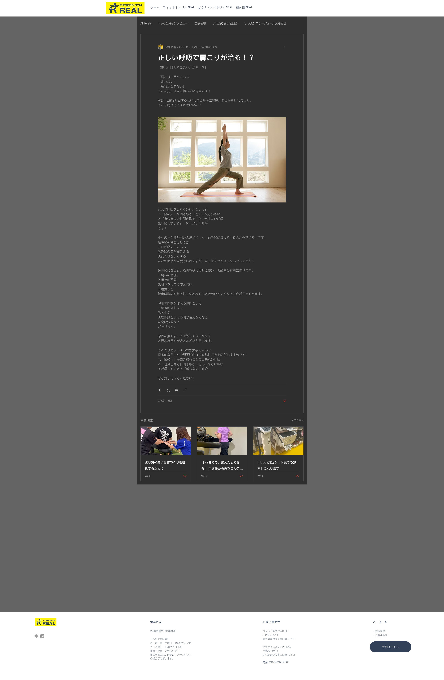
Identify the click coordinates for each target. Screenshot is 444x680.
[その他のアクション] (284, 47)
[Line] (36, 636)
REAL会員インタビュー (173, 23)
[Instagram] (42, 636)
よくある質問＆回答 (225, 23)
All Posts (146, 23)
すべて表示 (297, 420)
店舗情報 (200, 23)
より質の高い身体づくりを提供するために (165, 465)
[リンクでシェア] (185, 390)
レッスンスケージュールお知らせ (265, 23)
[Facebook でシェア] (159, 390)
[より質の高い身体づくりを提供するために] (166, 441)
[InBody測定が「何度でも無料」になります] (278, 441)
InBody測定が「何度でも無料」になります (276, 465)
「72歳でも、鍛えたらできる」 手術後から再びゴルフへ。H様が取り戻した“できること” (221, 466)
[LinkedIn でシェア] (176, 390)
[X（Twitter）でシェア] (168, 390)
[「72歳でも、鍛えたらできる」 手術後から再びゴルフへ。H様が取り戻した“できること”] (222, 441)
